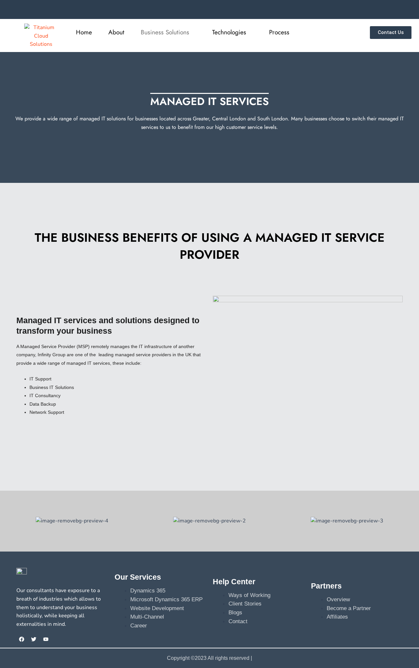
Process (279, 32)
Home (84, 32)
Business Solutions (165, 32)
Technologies (229, 32)
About (116, 32)
